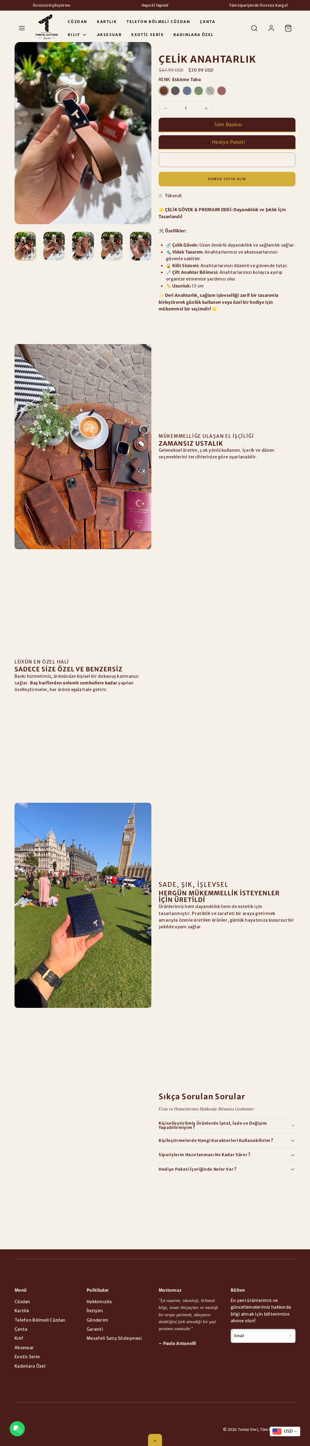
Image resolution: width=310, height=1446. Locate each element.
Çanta (207, 21)
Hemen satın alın (227, 179)
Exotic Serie (147, 34)
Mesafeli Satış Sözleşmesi (114, 1338)
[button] (22, 28)
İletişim (95, 1310)
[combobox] (285, 1431)
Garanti (95, 1329)
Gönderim (97, 1320)
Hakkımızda (99, 1301)
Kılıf (74, 34)
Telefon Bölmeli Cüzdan (158, 21)
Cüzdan (77, 21)
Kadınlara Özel (193, 34)
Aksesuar (109, 34)
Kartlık (107, 21)
